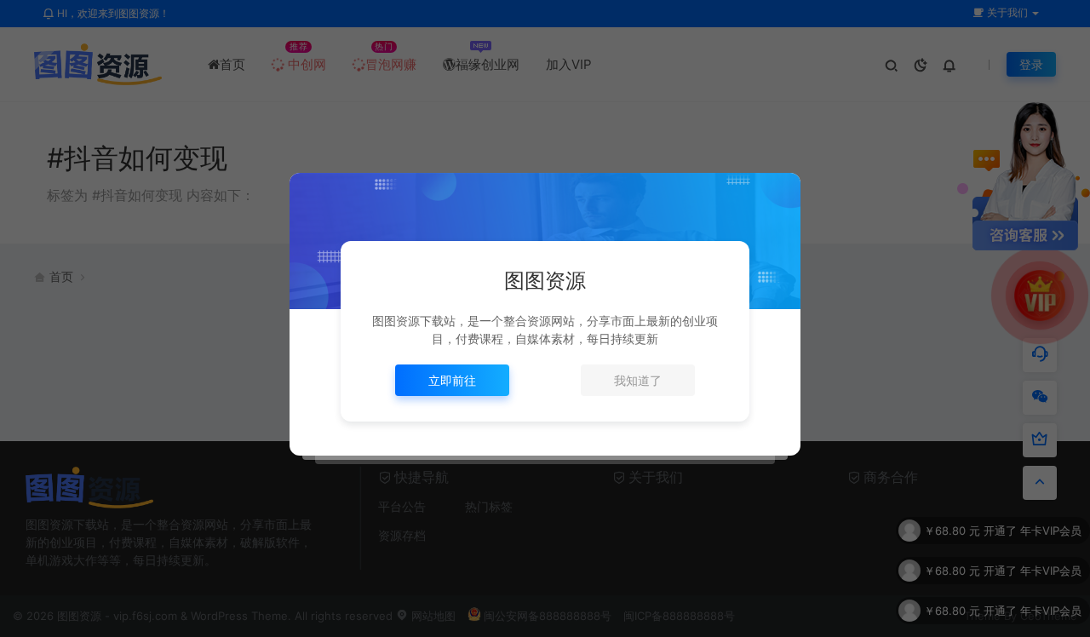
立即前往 (452, 380)
